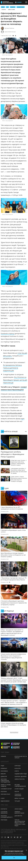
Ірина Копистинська (10, 31)
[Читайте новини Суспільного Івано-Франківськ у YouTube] (8, 837)
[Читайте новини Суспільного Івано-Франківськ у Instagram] (5, 837)
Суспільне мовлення (4, 812)
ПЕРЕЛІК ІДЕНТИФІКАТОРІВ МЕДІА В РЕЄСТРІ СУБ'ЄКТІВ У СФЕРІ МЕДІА (20, 822)
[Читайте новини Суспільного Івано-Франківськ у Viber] (11, 837)
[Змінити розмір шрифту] (25, 35)
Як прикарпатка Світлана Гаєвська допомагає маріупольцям (12, 368)
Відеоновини (5, 801)
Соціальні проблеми (18, 794)
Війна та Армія (11, 9)
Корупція (18, 765)
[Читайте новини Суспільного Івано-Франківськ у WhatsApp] (17, 837)
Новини (3, 756)
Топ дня (17, 801)
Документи (18, 815)
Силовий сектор (6, 789)
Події (2, 765)
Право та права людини (6, 785)
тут (22, 419)
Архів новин (18, 809)
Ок (14, 857)
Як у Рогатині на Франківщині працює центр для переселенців (15, 380)
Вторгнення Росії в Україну (21, 757)
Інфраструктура (20, 779)
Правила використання (19, 812)
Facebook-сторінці (7, 333)
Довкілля (4, 776)
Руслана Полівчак (9, 28)
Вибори (3, 773)
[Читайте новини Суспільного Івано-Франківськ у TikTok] (20, 837)
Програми (4, 820)
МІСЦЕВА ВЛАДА (20, 7)
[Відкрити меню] (26, 2)
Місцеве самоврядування (20, 785)
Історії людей (19, 789)
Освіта (17, 771)
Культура (4, 9)
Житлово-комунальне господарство (5, 780)
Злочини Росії (5, 794)
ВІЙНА (3, 7)
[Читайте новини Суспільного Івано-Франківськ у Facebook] (2, 837)
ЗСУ (7, 7)
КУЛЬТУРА (13, 7)
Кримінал (4, 768)
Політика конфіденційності (7, 816)
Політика (4, 791)
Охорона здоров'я (20, 776)
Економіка (4, 771)
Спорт (3, 798)
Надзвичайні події (21, 773)
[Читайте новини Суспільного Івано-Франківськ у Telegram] (14, 837)
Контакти (4, 809)
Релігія (17, 791)
